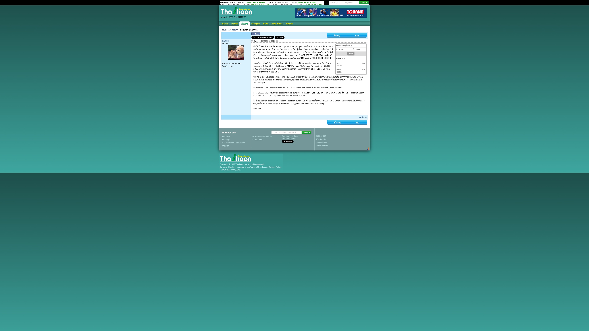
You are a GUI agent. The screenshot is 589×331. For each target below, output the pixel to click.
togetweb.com (322, 145)
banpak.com (321, 136)
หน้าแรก (225, 24)
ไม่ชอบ (357, 49)
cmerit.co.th (321, 139)
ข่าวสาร (234, 24)
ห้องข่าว (235, 30)
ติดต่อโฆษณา (277, 24)
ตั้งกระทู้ (337, 36)
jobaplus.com (321, 142)
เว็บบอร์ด (244, 24)
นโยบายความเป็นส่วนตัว (262, 137)
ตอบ (357, 36)
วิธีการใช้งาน (257, 140)
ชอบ (341, 49)
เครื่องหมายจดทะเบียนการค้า (233, 143)
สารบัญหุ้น (255, 24)
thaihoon (225, 41)
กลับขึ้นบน (363, 117)
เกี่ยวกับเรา (226, 137)
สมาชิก (265, 24)
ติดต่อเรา (289, 24)
